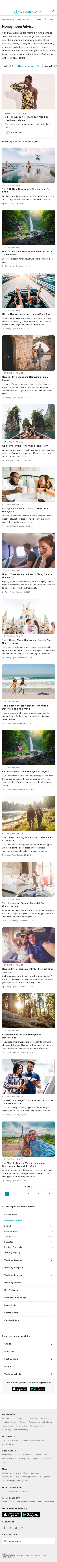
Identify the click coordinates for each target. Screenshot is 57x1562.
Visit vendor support (46, 1502)
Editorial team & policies (39, 1418)
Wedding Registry (12, 1252)
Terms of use (7, 1426)
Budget (7, 1226)
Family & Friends (12, 1320)
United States (14, 1541)
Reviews (15, 1440)
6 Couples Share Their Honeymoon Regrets (26, 771)
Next (27, 1186)
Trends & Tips (10, 1236)
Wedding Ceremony (14, 1260)
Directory (6, 1440)
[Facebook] (4, 1527)
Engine (35, 1458)
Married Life (10, 1305)
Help (4, 1462)
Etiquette (8, 1242)
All (8, 66)
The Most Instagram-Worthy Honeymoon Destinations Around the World (24, 1165)
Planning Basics (25, 19)
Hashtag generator (31, 1473)
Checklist (8, 1344)
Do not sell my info (38, 1426)
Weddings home (9, 1418)
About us (22, 1418)
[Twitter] (10, 1527)
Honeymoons (23, 1481)
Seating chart (11, 1359)
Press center (34, 1422)
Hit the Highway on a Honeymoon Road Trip (26, 314)
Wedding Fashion (12, 1282)
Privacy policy (21, 1426)
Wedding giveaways (10, 1477)
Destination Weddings (15, 1297)
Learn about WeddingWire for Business (18, 1502)
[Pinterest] (16, 1527)
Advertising (47, 1422)
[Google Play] (31, 1517)
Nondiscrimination (9, 1422)
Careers (23, 1422)
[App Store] (11, 1517)
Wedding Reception (13, 1267)
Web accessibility (21, 1430)
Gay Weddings (8, 1444)
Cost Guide (46, 1458)
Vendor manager (9, 1458)
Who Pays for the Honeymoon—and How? (25, 445)
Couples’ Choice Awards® (33, 1440)
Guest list (9, 1351)
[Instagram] (22, 1527)
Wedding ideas (8, 19)
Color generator (45, 1477)
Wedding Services (13, 1275)
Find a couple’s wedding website (16, 1491)
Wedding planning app (11, 1473)
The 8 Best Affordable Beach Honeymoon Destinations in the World (25, 707)
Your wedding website (11, 1455)
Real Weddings (8, 1481)
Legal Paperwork (12, 1231)
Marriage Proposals (13, 1247)
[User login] (53, 12)
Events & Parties (12, 1312)
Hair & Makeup (11, 1290)
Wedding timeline (28, 1477)
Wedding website (12, 1374)
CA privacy (6, 1430)
